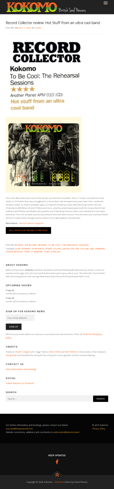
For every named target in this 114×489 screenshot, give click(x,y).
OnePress (59, 482)
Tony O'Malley (52, 251)
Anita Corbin (54, 351)
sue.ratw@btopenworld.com (19, 428)
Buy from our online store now (28, 230)
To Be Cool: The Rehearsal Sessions (68, 245)
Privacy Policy (98, 428)
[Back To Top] (57, 475)
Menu (105, 3)
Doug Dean (11, 355)
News (20, 245)
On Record (31, 245)
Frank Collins (53, 248)
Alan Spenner (22, 248)
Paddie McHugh (14, 251)
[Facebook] (57, 462)
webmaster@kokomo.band (66, 432)
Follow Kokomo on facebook (20, 383)
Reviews (42, 245)
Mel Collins (82, 248)
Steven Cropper (22, 351)
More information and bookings (21, 369)
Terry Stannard (33, 251)
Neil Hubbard (97, 248)
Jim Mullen (68, 248)
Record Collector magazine (31, 223)
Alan (38, 28)
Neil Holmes (70, 351)
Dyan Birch (38, 248)
